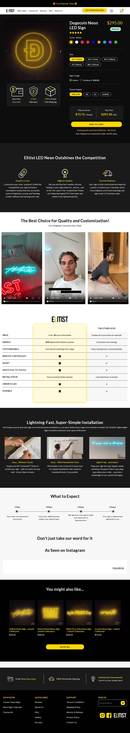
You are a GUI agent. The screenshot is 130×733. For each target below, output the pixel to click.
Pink (82, 42)
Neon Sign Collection (12, 707)
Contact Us (72, 722)
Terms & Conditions (75, 702)
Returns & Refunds (75, 712)
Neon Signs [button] (22, 11)
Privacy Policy (73, 717)
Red (87, 42)
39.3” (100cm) (109, 59)
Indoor (75, 80)
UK (87, 94)
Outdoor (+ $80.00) (91, 80)
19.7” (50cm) (77, 59)
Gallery (38, 717)
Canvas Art (33, 11)
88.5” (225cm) (93, 64)
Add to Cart (96, 124)
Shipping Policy (73, 707)
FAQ (51, 11)
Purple (110, 42)
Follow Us (118, 568)
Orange (99, 42)
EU (95, 94)
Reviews (43, 11)
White (76, 42)
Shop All (65, 647)
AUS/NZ (105, 94)
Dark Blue (93, 42)
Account (38, 722)
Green (115, 42)
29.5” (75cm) (93, 59)
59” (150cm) (77, 64)
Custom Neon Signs (94, 10)
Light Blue (104, 42)
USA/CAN (76, 94)
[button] (60, 50)
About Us (58, 11)
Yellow (71, 42)
